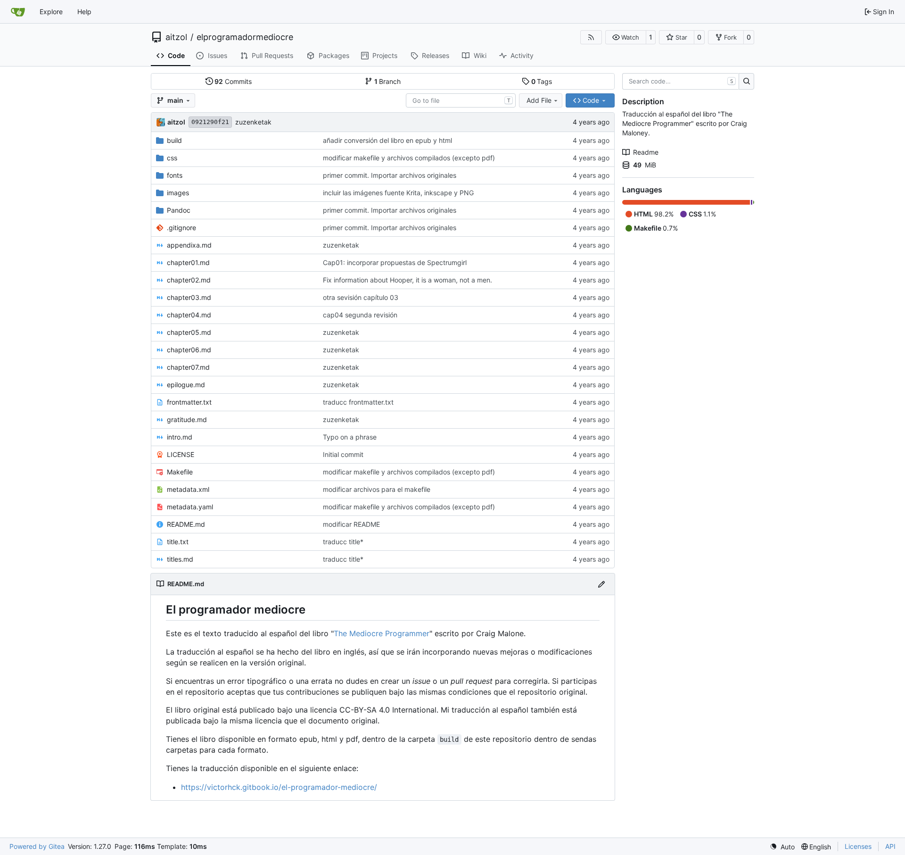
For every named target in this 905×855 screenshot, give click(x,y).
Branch (387, 81)
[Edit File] (601, 584)
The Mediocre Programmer (381, 633)
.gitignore (181, 228)
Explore (51, 12)
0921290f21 (210, 121)
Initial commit (343, 454)
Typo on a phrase (350, 437)
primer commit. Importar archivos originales (389, 175)
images (178, 193)
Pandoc (178, 210)
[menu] (782, 847)
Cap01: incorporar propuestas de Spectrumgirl (395, 262)
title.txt (178, 542)
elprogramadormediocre (245, 37)
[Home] (18, 11)
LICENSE (180, 454)
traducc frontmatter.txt (358, 402)
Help (84, 12)
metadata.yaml (190, 507)
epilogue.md (186, 385)
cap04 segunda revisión (360, 315)
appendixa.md (189, 245)
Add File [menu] (539, 100)
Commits (233, 81)
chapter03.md (189, 297)
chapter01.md (188, 262)
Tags (541, 81)
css (172, 158)
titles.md (180, 559)
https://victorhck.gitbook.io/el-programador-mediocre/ (279, 787)
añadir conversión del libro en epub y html (387, 140)
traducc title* (343, 542)
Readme (645, 152)
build (174, 140)
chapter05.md (189, 332)
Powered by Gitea (37, 846)
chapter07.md (188, 367)
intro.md (179, 437)
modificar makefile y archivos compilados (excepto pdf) (409, 158)
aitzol (176, 37)
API (890, 846)
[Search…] (746, 81)
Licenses (858, 846)
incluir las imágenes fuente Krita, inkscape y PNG (398, 193)
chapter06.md (189, 350)
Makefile (180, 472)
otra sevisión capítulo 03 (360, 297)
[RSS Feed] (591, 37)
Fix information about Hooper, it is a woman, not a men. (407, 280)
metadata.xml (188, 489)
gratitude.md (187, 419)
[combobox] (461, 100)
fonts (174, 175)
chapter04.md (189, 315)
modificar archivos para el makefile (376, 489)
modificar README (351, 524)
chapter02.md (189, 280)
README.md (186, 524)
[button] (625, 37)
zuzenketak (253, 122)
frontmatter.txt (189, 402)
